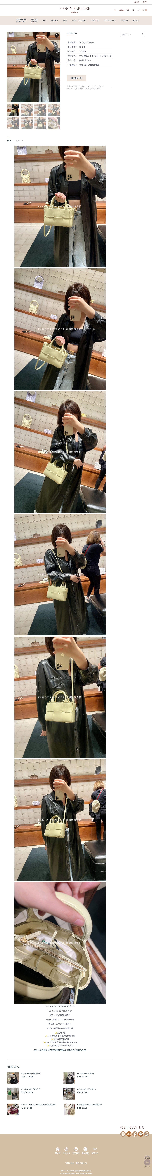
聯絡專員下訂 (77, 78)
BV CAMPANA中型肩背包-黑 (30, 1089)
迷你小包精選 (95, 89)
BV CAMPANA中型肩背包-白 (86, 1089)
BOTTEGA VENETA (95, 86)
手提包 (77, 89)
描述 (9, 140)
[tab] (9, 139)
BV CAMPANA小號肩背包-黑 (30, 1073)
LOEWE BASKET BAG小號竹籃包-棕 (89, 1105)
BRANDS (70, 89)
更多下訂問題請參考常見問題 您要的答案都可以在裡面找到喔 (60, 1050)
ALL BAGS (75, 86)
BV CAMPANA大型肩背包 (85, 1073)
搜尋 (142, 34)
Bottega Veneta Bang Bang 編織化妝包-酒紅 (38, 1105)
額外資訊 (19, 140)
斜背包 (82, 89)
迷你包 (88, 89)
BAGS (83, 86)
